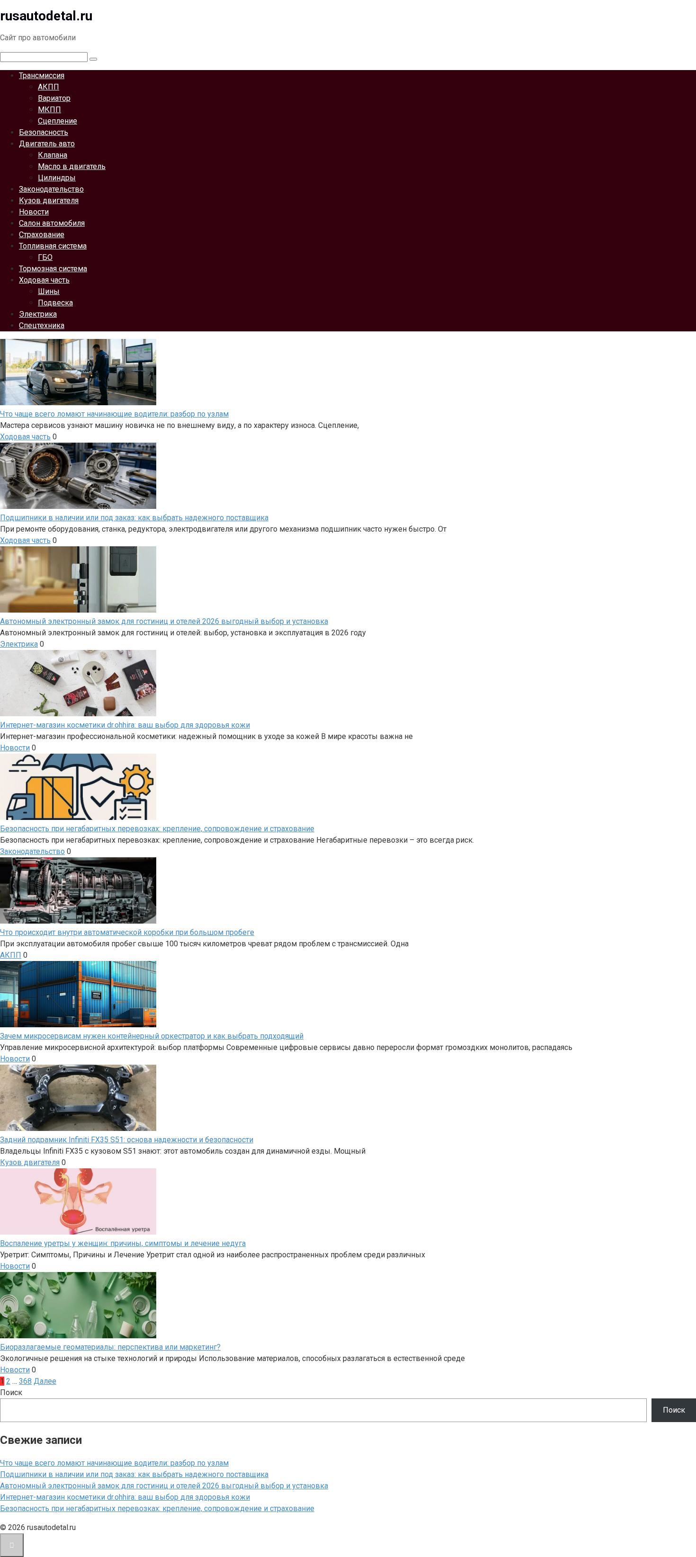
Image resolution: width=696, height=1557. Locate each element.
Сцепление (57, 120)
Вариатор (54, 98)
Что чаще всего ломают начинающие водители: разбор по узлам (114, 1463)
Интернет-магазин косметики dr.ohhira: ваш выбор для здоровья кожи (125, 1497)
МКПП (49, 109)
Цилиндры (57, 177)
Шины (49, 291)
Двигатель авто (47, 143)
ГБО (45, 257)
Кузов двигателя (49, 200)
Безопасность (43, 132)
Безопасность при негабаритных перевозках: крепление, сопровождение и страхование (157, 1508)
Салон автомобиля (52, 223)
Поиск (11, 1392)
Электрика (38, 314)
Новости (34, 211)
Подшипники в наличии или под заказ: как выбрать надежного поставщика (134, 1474)
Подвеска (55, 302)
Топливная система (53, 245)
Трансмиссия (41, 75)
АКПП (48, 86)
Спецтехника (41, 325)
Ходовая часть (44, 280)
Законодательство (51, 189)
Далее (45, 1381)
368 (25, 1381)
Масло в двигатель (72, 166)
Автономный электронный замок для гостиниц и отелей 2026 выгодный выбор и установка (164, 1485)
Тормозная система (53, 268)
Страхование (41, 234)
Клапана (52, 155)
